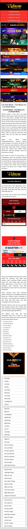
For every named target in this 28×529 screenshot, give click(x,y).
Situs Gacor (7, 442)
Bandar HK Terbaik (8, 517)
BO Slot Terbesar (8, 526)
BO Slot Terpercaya (8, 445)
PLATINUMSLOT (8, 414)
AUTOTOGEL (7, 390)
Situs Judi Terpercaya (9, 453)
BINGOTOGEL (7, 423)
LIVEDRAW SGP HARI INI (14, 14)
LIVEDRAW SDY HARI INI (14, 17)
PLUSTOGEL (7, 432)
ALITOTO (6, 429)
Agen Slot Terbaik (8, 484)
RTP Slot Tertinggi (8, 511)
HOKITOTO (6, 439)
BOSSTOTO (7, 409)
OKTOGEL (6, 387)
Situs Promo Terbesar (9, 490)
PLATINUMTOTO (8, 401)
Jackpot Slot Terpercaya (10, 495)
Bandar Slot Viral (8, 475)
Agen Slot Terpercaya (9, 456)
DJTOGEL (6, 381)
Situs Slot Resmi (8, 500)
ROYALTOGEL (7, 398)
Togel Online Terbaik (8, 472)
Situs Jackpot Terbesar (9, 481)
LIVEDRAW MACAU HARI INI (14, 20)
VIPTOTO (6, 404)
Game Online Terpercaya (9, 514)
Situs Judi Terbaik (8, 448)
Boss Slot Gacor (8, 469)
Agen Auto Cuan (8, 478)
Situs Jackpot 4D (8, 503)
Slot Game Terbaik (8, 508)
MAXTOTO (6, 411)
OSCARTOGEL (7, 420)
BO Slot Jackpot (8, 462)
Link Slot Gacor (7, 520)
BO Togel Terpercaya (9, 450)
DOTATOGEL (7, 378)
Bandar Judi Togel (8, 487)
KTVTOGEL (6, 384)
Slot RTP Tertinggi (8, 523)
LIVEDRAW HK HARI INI (14, 11)
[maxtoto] (14, 363)
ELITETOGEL (7, 395)
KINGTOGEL (7, 435)
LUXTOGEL (6, 426)
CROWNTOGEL (7, 417)
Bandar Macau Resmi (9, 492)
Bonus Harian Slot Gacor (9, 465)
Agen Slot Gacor (8, 505)
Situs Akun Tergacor (9, 459)
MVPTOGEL (7, 393)
